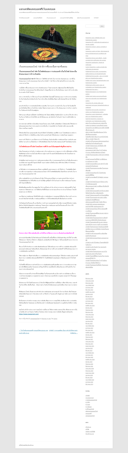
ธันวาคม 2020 (89, 357)
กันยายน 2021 (89, 337)
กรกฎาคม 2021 (90, 341)
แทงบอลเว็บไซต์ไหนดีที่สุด (66, 18)
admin (55, 318)
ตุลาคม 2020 (89, 362)
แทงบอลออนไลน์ (34, 318)
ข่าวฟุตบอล (89, 407)
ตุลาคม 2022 (89, 308)
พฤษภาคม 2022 (90, 319)
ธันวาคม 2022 (89, 303)
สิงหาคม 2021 (89, 339)
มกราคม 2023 (89, 301)
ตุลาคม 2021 (89, 335)
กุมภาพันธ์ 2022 (90, 326)
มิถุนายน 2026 (89, 283)
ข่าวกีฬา (88, 402)
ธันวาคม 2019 (89, 384)
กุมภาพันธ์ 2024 (90, 285)
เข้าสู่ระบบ (88, 427)
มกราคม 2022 (89, 328)
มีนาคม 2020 (89, 377)
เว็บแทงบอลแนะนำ (51, 18)
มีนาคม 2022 (89, 323)
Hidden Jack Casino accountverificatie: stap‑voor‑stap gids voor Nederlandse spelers (96, 98)
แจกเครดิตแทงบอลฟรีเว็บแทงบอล (37, 9)
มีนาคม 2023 (89, 296)
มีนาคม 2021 (89, 350)
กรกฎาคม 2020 (90, 368)
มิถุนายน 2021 (89, 344)
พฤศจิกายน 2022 (90, 305)
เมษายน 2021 (89, 348)
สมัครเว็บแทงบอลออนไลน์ (83, 18)
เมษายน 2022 (89, 321)
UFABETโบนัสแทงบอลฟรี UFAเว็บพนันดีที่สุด (97, 195)
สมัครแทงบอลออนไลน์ (92, 411)
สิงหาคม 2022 (89, 312)
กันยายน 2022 (89, 310)
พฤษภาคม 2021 (90, 346)
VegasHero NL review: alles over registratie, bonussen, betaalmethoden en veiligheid (97, 105)
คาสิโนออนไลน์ (90, 409)
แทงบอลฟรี (88, 413)
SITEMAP (96, 18)
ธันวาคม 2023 (89, 290)
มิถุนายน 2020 (89, 371)
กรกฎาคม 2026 (90, 281)
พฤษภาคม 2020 (90, 373)
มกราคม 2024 (89, 287)
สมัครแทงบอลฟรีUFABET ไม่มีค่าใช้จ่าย (96, 202)
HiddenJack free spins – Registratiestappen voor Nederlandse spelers (96, 92)
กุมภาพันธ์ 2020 (90, 380)
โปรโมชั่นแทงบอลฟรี (24, 18)
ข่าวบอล (88, 404)
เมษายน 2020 (89, 375)
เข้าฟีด (87, 429)
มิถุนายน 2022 (89, 317)
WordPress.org (90, 434)
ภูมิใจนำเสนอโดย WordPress (26, 445)
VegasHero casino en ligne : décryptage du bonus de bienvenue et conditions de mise (97, 53)
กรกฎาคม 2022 (90, 314)
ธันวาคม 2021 (89, 330)
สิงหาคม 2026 (89, 278)
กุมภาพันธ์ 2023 (90, 299)
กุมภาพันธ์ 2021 (90, 353)
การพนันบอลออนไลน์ (91, 400)
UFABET (88, 395)
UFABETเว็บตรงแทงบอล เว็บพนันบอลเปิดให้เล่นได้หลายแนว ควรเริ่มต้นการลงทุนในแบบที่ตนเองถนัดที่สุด (97, 229)
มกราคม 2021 (89, 355)
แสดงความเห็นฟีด (90, 431)
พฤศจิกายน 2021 (90, 332)
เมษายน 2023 (89, 294)
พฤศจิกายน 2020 (90, 359)
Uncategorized (90, 398)
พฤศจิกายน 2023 (90, 292)
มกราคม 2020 (89, 382)
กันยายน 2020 (89, 364)
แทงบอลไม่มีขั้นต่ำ (37, 18)
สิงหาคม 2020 (89, 366)
